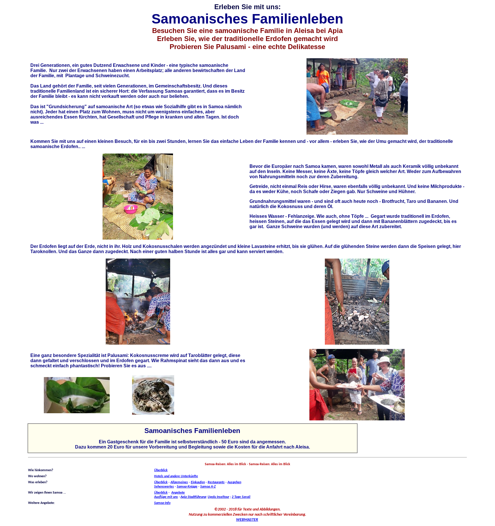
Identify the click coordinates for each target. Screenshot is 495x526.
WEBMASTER (247, 520)
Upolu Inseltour (218, 497)
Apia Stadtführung (193, 497)
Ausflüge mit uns (166, 497)
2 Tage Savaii (241, 497)
